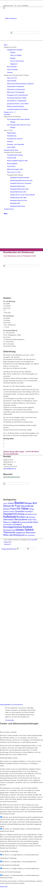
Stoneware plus (9, 530)
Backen (20, 502)
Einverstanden (9, 720)
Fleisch (13, 508)
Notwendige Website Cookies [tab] (9, 758)
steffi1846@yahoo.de (9, 469)
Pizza (9, 522)
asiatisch (5, 503)
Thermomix (9, 532)
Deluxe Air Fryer (12, 505)
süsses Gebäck (24, 529)
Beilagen (28, 503)
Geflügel (31, 509)
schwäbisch (18, 524)
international (29, 514)
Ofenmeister (8, 519)
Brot (35, 502)
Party (34, 519)
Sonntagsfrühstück (12, 526)
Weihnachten (30, 532)
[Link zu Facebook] (4, 1)
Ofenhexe (32, 517)
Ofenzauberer (20, 519)
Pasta (5, 522)
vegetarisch (20, 532)
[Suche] (4, 211)
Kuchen (21, 516)
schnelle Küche (32, 522)
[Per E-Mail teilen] (5, 447)
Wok (26, 535)
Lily (27, 517)
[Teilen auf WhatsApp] (5, 444)
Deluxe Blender (27, 505)
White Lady (8, 535)
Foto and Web (33, 540)
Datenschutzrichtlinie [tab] (6, 878)
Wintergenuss (19, 535)
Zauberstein (31, 535)
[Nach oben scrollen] (0, 889)
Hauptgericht (10, 513)
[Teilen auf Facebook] (5, 441)
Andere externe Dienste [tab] (7, 831)
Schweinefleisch (8, 525)
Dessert (6, 508)
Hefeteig (20, 514)
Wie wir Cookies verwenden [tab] (8, 732)
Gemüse (6, 511)
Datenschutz (4, 887)
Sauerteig (23, 522)
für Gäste (23, 508)
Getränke (12, 512)
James (35, 514)
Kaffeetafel (9, 516)
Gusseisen (20, 511)
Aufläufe (11, 503)
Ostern (30, 519)
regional (15, 521)
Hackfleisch (29, 511)
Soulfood (27, 527)
